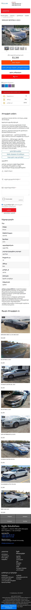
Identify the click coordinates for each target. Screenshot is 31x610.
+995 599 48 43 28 (16, 3)
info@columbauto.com (8, 543)
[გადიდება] (15, 35)
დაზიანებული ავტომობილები (5, 555)
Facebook (9, 521)
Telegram (9, 516)
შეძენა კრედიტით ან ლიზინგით (15, 154)
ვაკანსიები (18, 575)
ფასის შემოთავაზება (15, 151)
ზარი (16, 76)
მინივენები (18, 563)
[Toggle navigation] (28, 3)
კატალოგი (6, 11)
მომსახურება (5, 575)
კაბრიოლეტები (20, 570)
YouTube (25, 521)
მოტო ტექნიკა (5, 557)
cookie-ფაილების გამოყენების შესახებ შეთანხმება (9, 581)
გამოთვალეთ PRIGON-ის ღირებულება (9, 606)
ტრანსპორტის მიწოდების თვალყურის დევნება (8, 578)
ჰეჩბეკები (18, 557)
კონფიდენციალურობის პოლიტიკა (21, 578)
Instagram (25, 516)
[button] (3, 85)
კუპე (17, 561)
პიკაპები (18, 564)
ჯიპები (17, 566)
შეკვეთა (18, 62)
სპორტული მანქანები (21, 568)
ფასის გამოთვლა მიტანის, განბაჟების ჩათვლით (15, 67)
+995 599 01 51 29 (16, 5)
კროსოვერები (19, 559)
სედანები (18, 556)
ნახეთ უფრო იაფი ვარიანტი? (15, 157)
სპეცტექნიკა (4, 559)
